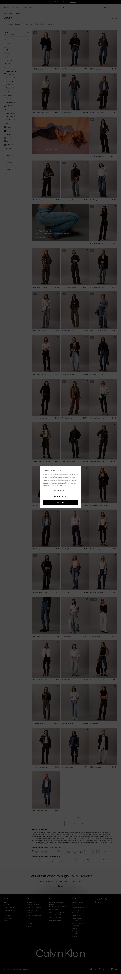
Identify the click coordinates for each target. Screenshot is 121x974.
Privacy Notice (61, 485)
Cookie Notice (49, 485)
